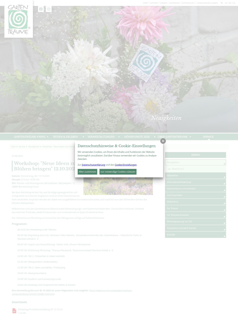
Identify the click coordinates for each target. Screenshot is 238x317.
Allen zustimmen (87, 171)
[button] (163, 141)
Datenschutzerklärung (93, 164)
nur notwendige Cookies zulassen (118, 171)
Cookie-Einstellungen (126, 164)
